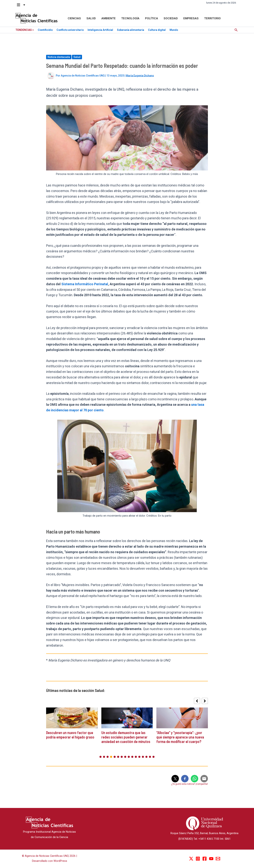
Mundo (174, 29)
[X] (191, 858)
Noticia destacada (59, 57)
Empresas (191, 18)
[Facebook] (204, 858)
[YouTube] (211, 858)
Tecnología (130, 18)
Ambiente (108, 18)
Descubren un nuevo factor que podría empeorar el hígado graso (70, 734)
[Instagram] (198, 858)
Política (151, 18)
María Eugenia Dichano (140, 75)
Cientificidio (45, 29)
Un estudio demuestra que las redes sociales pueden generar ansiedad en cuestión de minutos (126, 737)
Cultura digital (157, 29)
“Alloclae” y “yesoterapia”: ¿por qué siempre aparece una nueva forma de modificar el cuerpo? (180, 737)
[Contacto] (218, 858)
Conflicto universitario (70, 29)
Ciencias (74, 18)
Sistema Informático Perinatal (84, 284)
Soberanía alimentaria (130, 29)
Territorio (212, 18)
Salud (91, 18)
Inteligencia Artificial (100, 29)
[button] (21, 5)
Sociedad (171, 18)
